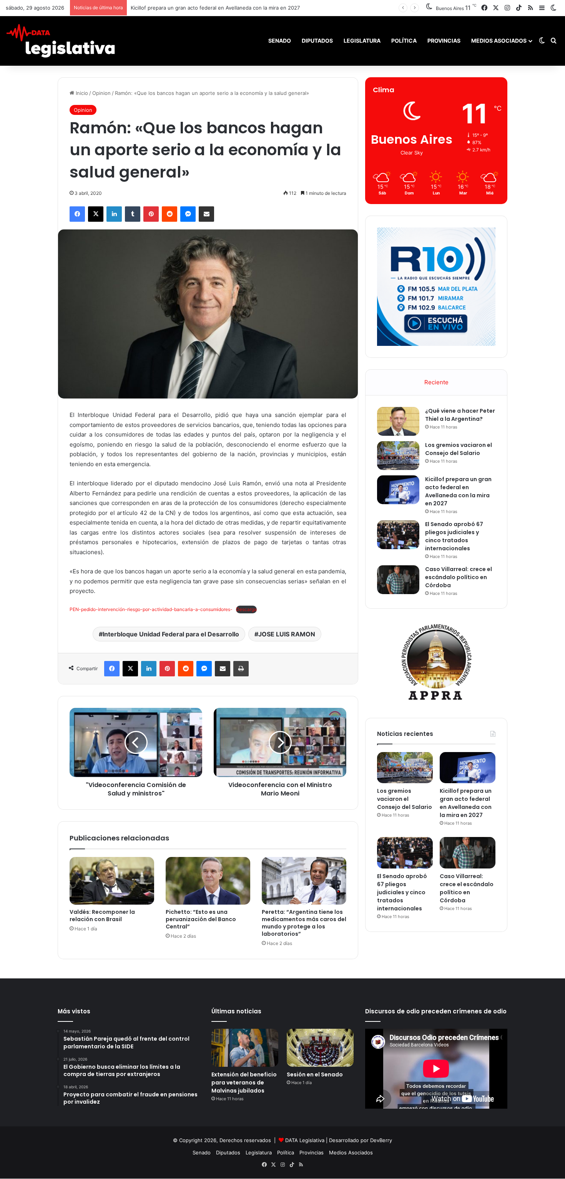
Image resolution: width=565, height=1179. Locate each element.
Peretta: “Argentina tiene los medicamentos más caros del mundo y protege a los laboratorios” (304, 923)
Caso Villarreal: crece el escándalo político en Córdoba (458, 577)
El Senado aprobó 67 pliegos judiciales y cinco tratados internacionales (454, 536)
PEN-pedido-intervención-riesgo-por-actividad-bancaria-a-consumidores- (151, 609)
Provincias (443, 40)
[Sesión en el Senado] (320, 1047)
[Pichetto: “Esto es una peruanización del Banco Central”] (208, 881)
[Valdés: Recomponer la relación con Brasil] (112, 881)
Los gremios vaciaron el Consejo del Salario (458, 449)
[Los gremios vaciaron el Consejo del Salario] (398, 455)
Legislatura (362, 40)
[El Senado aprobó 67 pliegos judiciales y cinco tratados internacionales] (398, 534)
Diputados (317, 40)
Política (404, 40)
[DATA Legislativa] (60, 40)
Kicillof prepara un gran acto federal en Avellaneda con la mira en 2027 (458, 491)
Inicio (81, 93)
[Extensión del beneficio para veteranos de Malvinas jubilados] (244, 1047)
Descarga (246, 609)
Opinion (101, 93)
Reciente (436, 382)
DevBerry (381, 1140)
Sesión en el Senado (315, 1074)
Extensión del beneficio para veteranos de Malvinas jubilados (244, 1082)
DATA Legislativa (304, 1140)
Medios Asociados (499, 40)
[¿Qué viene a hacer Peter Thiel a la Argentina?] (398, 421)
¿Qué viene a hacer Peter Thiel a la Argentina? (460, 415)
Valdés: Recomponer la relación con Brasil (102, 915)
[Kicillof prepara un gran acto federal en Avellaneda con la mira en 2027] (398, 489)
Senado (279, 40)
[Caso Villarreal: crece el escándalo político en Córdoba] (398, 579)
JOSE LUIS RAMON (286, 634)
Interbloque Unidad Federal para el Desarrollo (171, 634)
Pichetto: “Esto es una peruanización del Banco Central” (201, 919)
